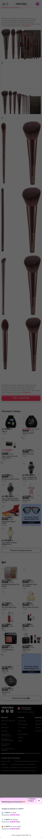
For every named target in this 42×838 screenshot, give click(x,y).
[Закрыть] (39, 801)
